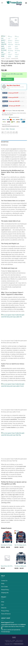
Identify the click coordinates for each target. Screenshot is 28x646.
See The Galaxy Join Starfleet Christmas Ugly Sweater (21, 545)
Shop (2, 601)
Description (4, 141)
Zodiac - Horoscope (12, 58)
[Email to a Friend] (11, 132)
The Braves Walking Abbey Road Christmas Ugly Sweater (21, 566)
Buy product (7, 79)
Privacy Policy (5, 610)
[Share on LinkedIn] (16, 132)
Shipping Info (4, 592)
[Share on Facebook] (5, 132)
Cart (2, 604)
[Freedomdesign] (14, 2)
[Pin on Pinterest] (14, 132)
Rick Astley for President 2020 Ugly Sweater (7, 545)
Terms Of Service (6, 613)
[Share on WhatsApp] (2, 132)
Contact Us (4, 580)
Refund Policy (5, 589)
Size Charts (4, 586)
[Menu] (2, 3)
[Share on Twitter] (8, 132)
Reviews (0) (4, 145)
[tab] (14, 141)
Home (2, 58)
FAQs (2, 583)
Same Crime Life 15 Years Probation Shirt (7, 566)
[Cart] (26, 2)
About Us (3, 607)
